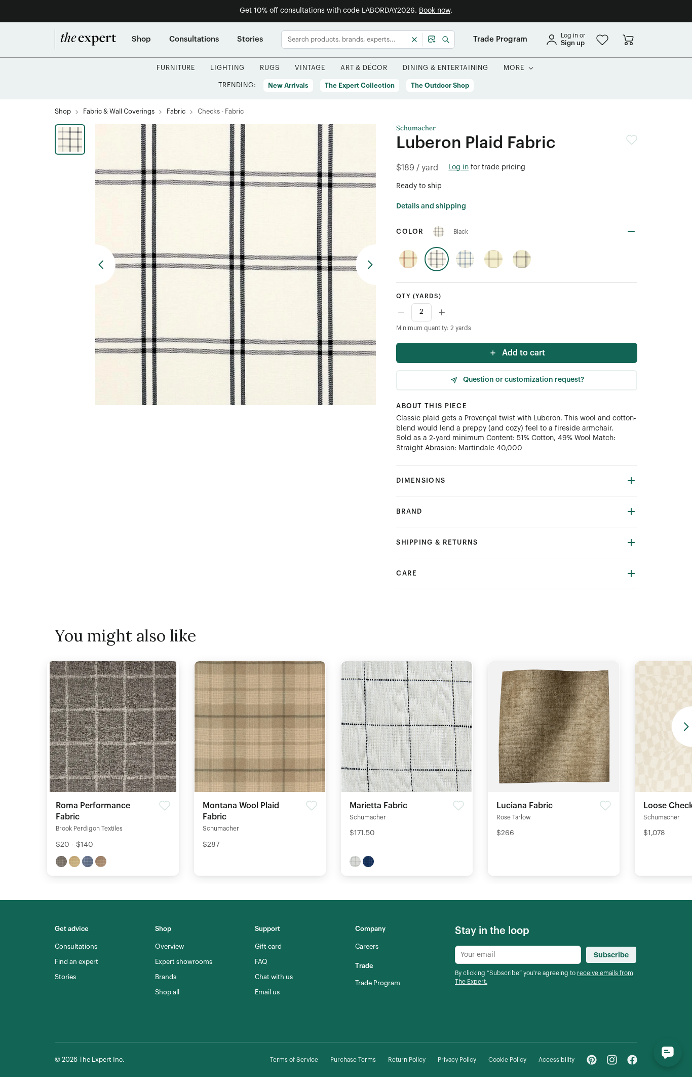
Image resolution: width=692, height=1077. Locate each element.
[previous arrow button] (105, 264)
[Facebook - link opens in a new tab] (632, 1060)
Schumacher (416, 128)
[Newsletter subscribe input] (518, 955)
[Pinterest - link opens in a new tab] (592, 1060)
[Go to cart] (628, 39)
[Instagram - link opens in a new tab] (612, 1060)
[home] (86, 39)
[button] (602, 40)
